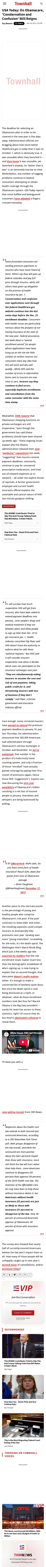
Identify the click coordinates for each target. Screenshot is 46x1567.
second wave (9, 1264)
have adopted (22, 198)
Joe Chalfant (8, 1446)
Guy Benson (7, 23)
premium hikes (11, 1268)
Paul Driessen (8, 1408)
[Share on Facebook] (15, 1275)
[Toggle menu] (4, 3)
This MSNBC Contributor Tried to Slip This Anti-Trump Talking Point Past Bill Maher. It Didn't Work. (22, 1363)
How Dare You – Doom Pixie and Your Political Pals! (20, 1403)
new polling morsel (13, 1112)
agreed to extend (17, 725)
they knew (13, 161)
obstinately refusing (26, 1017)
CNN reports (22, 415)
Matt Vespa (8, 1369)
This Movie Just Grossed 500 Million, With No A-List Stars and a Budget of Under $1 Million (22, 1533)
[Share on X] (4, 1275)
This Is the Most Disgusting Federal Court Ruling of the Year (22, 1441)
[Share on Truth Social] (9, 1275)
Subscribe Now (23, 1318)
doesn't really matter (26, 976)
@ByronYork (17, 863)
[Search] (41, 3)
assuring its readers (13, 955)
